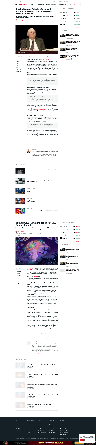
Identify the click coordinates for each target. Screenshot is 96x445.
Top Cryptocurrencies (67, 8)
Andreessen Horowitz (31, 268)
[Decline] (93, 435)
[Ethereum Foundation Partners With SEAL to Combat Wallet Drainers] (20, 365)
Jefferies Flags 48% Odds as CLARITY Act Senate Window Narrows (72, 50)
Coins (28, 423)
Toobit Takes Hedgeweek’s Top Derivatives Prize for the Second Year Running (72, 57)
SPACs (51, 117)
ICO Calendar (47, 4)
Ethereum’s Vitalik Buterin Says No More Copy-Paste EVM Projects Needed (42, 385)
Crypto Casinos (54, 4)
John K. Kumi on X (35, 353)
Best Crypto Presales (42, 426)
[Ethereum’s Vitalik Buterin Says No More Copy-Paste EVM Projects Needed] (20, 385)
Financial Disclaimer (64, 432)
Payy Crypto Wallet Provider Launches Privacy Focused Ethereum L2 (42, 394)
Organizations (29, 424)
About (55, 1)
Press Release (18, 430)
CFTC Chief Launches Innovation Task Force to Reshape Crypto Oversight (41, 190)
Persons (28, 426)
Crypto (17, 426)
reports (40, 304)
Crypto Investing (40, 4)
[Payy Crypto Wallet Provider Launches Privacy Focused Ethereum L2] (20, 395)
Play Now (79, 443)
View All (77, 27)
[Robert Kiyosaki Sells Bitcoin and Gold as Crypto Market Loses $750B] (20, 375)
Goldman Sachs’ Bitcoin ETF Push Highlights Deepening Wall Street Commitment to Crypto (42, 180)
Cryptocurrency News (31, 188)
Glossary (28, 432)
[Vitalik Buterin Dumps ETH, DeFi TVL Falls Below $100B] (20, 405)
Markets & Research (62, 4)
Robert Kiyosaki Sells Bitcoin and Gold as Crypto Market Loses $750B (42, 374)
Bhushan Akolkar (31, 376)
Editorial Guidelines (64, 428)
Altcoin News (29, 338)
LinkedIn (19, 69)
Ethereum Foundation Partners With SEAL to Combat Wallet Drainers (42, 364)
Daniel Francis (30, 172)
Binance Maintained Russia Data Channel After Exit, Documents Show (72, 35)
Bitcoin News (29, 168)
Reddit (18, 67)
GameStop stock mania (40, 109)
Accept (82, 440)
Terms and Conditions (64, 430)
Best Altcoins (40, 424)
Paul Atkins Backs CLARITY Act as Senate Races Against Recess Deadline (73, 42)
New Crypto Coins (41, 428)
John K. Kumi (21, 231)
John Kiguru (21, 20)
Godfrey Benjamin (31, 396)
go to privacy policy (89, 440)
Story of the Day (19, 423)
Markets (17, 424)
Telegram (19, 65)
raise (31, 269)
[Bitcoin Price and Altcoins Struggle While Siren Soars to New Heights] (20, 211)
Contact (60, 1)
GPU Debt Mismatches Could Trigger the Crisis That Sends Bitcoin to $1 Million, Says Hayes (42, 170)
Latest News (64, 30)
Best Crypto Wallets (42, 432)
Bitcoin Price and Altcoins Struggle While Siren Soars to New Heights (42, 210)
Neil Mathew (30, 366)
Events (28, 428)
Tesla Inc (55, 58)
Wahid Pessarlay (31, 406)
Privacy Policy (63, 434)
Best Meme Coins (41, 430)
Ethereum (36, 276)
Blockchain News (35, 338)
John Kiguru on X (35, 158)
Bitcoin (51, 58)
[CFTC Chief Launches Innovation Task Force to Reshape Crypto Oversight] (20, 191)
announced (44, 69)
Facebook (19, 59)
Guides (35, 4)
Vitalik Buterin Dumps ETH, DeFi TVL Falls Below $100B (39, 404)
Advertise (66, 1)
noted (29, 75)
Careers (61, 426)
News (32, 4)
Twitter (18, 61)
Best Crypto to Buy (41, 423)
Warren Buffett (46, 56)
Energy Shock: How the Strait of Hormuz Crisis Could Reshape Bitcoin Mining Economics (42, 200)
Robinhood (47, 59)
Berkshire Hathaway (31, 56)
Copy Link (19, 71)
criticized (39, 131)
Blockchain (18, 428)
